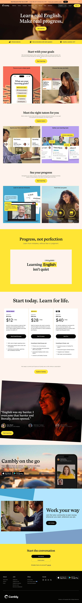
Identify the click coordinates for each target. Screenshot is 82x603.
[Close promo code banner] (79, 1)
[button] (14, 425)
